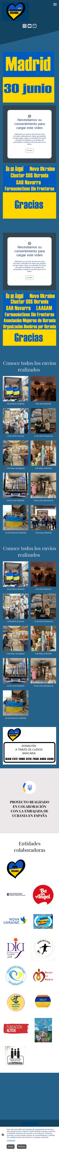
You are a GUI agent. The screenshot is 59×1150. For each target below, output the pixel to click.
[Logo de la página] (15, 11)
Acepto (29, 150)
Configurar (11, 1140)
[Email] (35, 26)
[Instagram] (24, 26)
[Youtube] (30, 26)
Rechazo (21, 1147)
